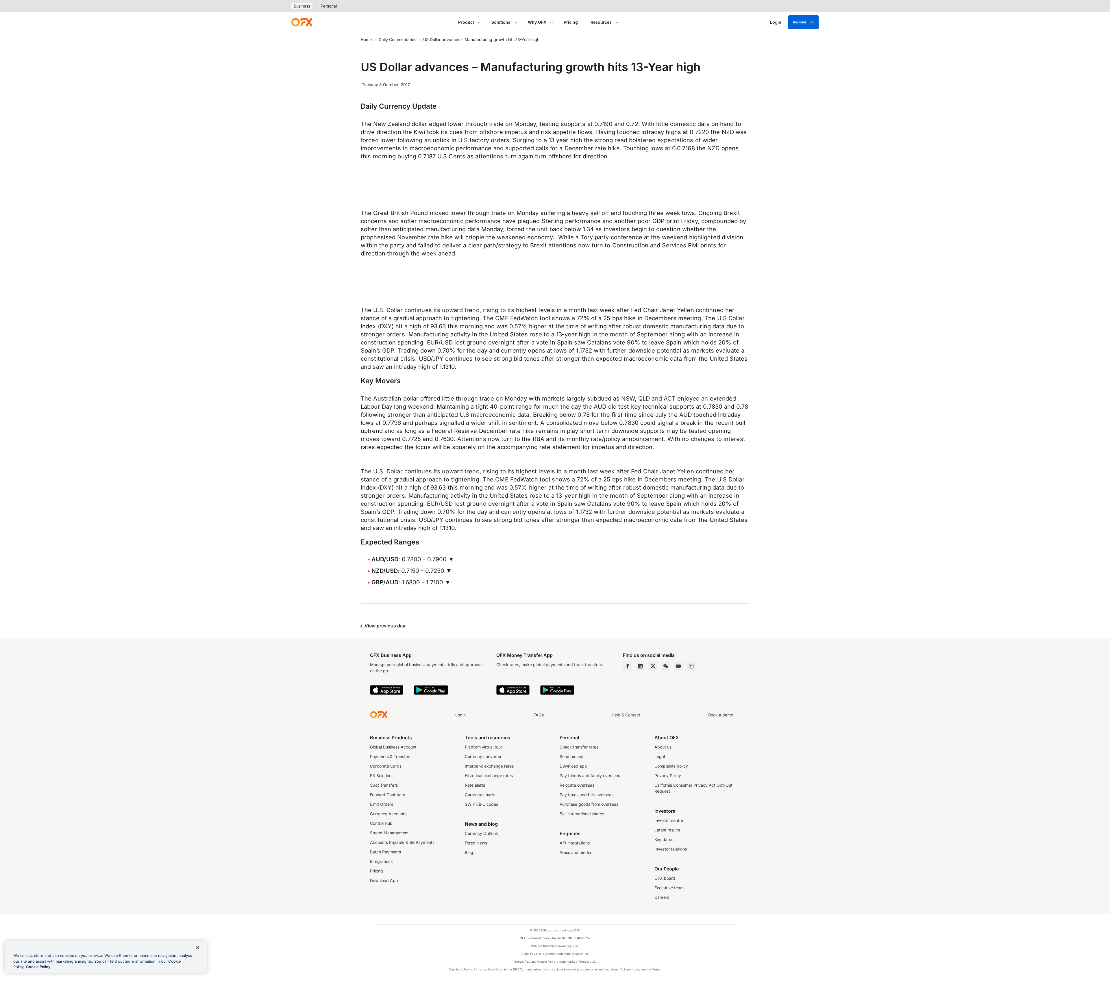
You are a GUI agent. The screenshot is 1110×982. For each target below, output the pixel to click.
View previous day (384, 626)
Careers (661, 897)
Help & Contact (626, 714)
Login (460, 714)
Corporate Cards (386, 766)
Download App (384, 880)
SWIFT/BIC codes (481, 804)
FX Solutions (381, 775)
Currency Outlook (481, 833)
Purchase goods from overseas (589, 804)
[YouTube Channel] (678, 666)
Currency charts (480, 794)
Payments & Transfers (390, 756)
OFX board (664, 878)
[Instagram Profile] (691, 666)
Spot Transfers (384, 785)
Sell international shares (582, 813)
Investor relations (670, 848)
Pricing (571, 22)
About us (662, 746)
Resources (601, 22)
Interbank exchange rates (489, 766)
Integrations (381, 861)
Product (466, 22)
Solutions (500, 22)
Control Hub (381, 823)
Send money (571, 756)
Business (302, 5)
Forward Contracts (387, 794)
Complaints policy (671, 766)
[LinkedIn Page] (640, 666)
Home (366, 39)
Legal (659, 756)
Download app (573, 766)
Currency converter (483, 756)
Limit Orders (381, 804)
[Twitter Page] (653, 666)
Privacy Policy (667, 775)
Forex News (476, 842)
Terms (656, 969)
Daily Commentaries (397, 39)
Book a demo (720, 714)
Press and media (575, 852)
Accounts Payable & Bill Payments (402, 842)
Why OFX (537, 22)
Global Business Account (393, 746)
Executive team (669, 887)
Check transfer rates (579, 746)
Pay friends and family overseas (590, 775)
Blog (469, 852)
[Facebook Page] (627, 666)
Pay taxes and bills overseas (586, 794)
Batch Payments (385, 851)
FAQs (539, 714)
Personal (329, 5)
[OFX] (301, 22)
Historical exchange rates (489, 775)
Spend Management (389, 832)
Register (799, 22)
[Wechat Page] (665, 666)
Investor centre (668, 820)
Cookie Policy (38, 966)
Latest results (667, 829)
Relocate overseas (577, 785)
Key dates (663, 839)
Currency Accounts (388, 813)
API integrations (575, 842)
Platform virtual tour (483, 746)
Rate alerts (475, 785)
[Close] (197, 947)
